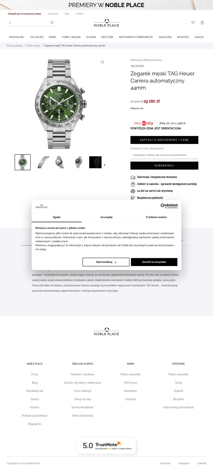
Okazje (199, 37)
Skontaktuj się (34, 390)
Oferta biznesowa (82, 415)
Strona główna (14, 45)
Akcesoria (165, 37)
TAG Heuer (36, 37)
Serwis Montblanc (83, 407)
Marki (52, 37)
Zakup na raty (82, 399)
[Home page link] (106, 23)
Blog (35, 382)
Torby (178, 382)
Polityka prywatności (34, 415)
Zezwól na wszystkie (154, 262)
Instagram (183, 463)
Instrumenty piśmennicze (178, 407)
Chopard (130, 399)
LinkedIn (201, 463)
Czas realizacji (82, 390)
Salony (34, 399)
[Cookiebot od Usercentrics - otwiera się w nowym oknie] (163, 206)
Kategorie (178, 363)
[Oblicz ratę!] (145, 123)
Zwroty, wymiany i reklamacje (82, 382)
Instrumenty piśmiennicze (136, 37)
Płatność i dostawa (82, 374)
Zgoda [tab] (56, 217)
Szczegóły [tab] (107, 217)
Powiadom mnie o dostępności (147, 148)
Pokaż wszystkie (130, 374)
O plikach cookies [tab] (156, 217)
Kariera (34, 407)
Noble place (34, 363)
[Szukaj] (52, 22)
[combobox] (31, 23)
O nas (34, 374)
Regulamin (34, 424)
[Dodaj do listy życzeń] (102, 62)
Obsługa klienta (82, 363)
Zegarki (91, 37)
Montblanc (16, 37)
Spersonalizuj (104, 262)
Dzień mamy (33, 45)
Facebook (165, 463)
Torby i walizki (71, 37)
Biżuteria (107, 37)
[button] (23, 162)
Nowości (183, 37)
